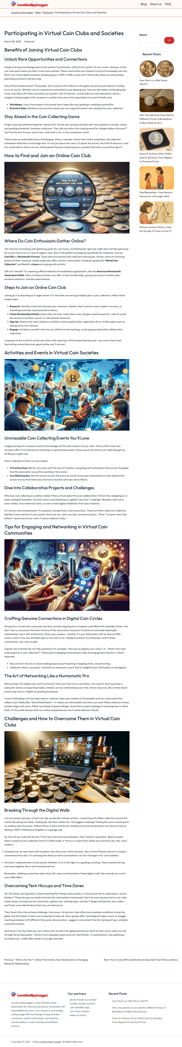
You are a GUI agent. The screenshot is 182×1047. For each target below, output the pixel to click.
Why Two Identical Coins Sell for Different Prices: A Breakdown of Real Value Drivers (156, 119)
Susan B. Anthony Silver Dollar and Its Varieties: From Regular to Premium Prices (156, 157)
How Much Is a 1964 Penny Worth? (130, 1001)
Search (143, 34)
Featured (29, 41)
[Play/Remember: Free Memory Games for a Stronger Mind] (156, 178)
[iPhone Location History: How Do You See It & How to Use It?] (156, 213)
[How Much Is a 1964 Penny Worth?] (156, 69)
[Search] (169, 40)
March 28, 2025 (12, 41)
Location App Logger (50, 1041)
